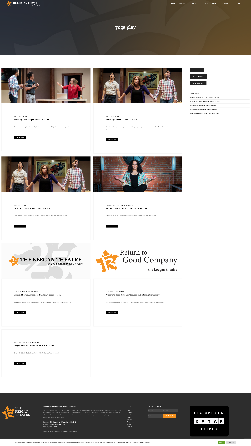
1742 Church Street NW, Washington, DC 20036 (63, 422)
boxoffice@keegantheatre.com (56, 424)
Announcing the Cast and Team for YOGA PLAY (126, 208)
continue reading (20, 137)
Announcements (121, 205)
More (226, 4)
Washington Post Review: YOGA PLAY (122, 119)
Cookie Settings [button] (231, 442)
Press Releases (129, 205)
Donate (215, 4)
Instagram (74, 431)
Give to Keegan (198, 83)
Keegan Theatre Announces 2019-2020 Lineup (34, 345)
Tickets (193, 4)
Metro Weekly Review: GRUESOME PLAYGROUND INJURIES (203, 105)
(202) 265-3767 (52, 427)
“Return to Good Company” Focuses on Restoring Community (132, 295)
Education (204, 4)
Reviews (25, 116)
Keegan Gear (130, 422)
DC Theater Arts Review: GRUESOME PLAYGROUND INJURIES (204, 109)
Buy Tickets (197, 70)
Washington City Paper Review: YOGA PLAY (33, 119)
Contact (129, 427)
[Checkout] (239, 3)
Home (173, 4)
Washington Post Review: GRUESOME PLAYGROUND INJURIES (204, 97)
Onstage (182, 4)
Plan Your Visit (198, 76)
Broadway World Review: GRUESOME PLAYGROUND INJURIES (204, 113)
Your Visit (129, 419)
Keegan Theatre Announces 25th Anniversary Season (37, 295)
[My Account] (233, 3)
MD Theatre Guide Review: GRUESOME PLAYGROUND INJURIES (205, 101)
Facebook (65, 431)
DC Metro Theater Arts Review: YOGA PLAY (32, 208)
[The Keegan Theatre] (23, 3)
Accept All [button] (221, 442)
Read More (147, 443)
